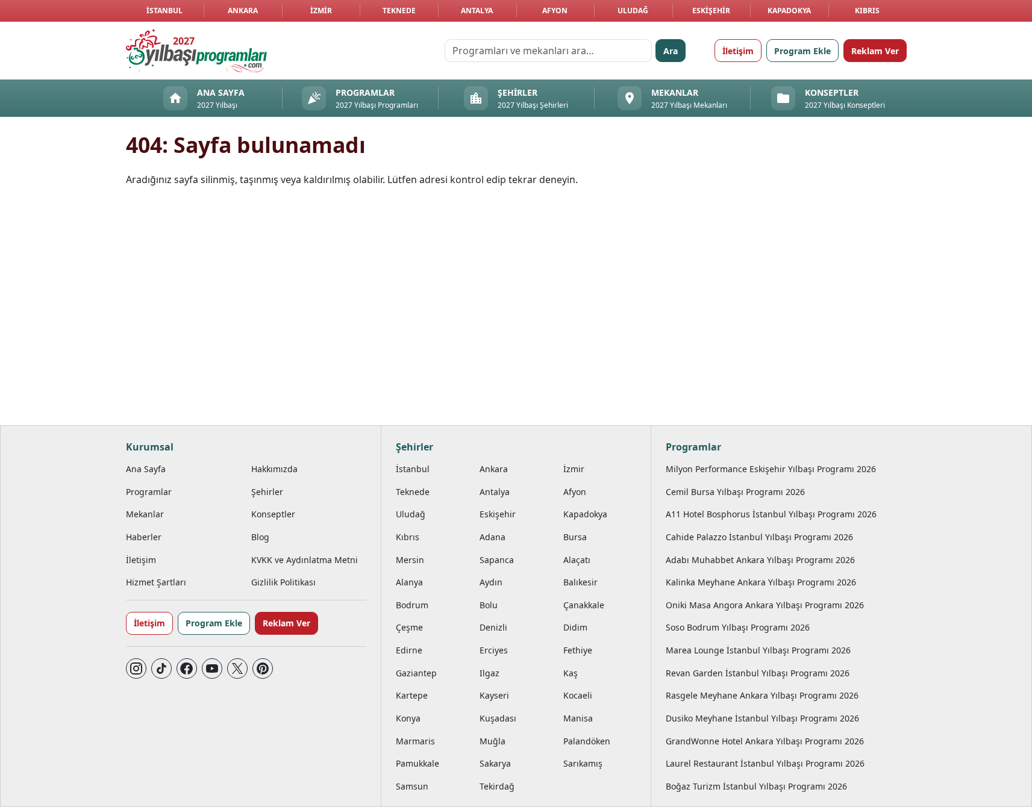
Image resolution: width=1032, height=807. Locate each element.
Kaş (570, 673)
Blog (260, 537)
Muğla (492, 741)
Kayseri (494, 695)
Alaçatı (576, 560)
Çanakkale (583, 605)
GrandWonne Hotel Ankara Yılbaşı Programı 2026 (765, 741)
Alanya (409, 582)
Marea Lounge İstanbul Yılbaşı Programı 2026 (758, 650)
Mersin (410, 560)
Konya (408, 718)
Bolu (489, 605)
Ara (670, 51)
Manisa (578, 718)
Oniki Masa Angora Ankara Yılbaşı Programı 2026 (765, 605)
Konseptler (273, 514)
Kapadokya (789, 10)
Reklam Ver (875, 51)
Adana (492, 537)
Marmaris (415, 741)
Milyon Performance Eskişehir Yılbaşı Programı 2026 (771, 469)
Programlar (149, 491)
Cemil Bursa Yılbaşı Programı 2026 (735, 491)
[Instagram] (136, 668)
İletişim (738, 51)
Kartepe (412, 695)
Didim (575, 627)
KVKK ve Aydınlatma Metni (304, 560)
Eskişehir (711, 10)
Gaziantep (416, 673)
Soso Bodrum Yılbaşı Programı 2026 (738, 627)
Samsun (412, 786)
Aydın (491, 582)
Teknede (399, 10)
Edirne (409, 650)
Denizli (493, 627)
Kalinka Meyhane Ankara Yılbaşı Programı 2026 (761, 582)
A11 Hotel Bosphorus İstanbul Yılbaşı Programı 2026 (771, 514)
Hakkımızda (274, 469)
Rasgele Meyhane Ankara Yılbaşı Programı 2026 (762, 695)
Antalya (477, 10)
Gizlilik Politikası (283, 582)
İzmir (321, 10)
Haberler (143, 537)
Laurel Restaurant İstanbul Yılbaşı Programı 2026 (765, 763)
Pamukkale (417, 763)
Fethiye (577, 650)
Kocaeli (577, 695)
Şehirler (267, 491)
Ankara (243, 10)
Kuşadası (498, 718)
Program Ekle (802, 51)
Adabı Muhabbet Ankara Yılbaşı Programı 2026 (760, 560)
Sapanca (497, 560)
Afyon (555, 10)
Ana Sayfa (146, 469)
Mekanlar (145, 514)
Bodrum (412, 605)
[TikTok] (161, 668)
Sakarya (495, 763)
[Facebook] (187, 668)
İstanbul (164, 10)
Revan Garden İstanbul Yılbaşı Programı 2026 (757, 673)
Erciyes (494, 650)
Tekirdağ (497, 786)
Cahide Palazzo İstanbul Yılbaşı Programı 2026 (759, 537)
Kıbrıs (867, 10)
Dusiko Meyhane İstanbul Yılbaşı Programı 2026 (762, 718)
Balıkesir (580, 582)
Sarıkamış (582, 763)
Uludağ (633, 10)
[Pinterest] (262, 668)
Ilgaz (489, 673)
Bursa (575, 537)
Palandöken (586, 741)
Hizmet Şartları (156, 582)
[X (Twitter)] (237, 668)
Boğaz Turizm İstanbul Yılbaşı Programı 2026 (756, 786)
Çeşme (409, 627)
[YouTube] (212, 668)
